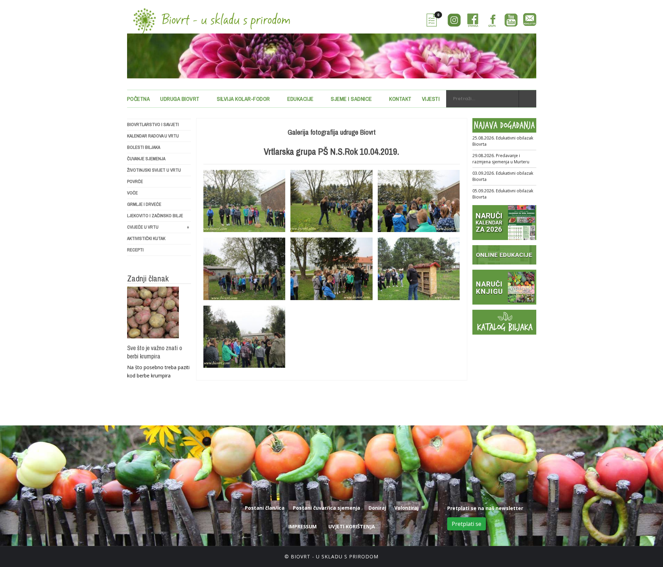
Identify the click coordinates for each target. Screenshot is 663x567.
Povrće (135, 181)
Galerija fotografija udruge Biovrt (332, 132)
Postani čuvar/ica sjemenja (326, 507)
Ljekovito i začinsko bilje (155, 216)
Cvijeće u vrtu (158, 227)
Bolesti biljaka (143, 147)
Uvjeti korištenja (351, 526)
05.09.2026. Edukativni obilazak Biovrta (502, 194)
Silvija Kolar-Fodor (243, 99)
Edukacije (300, 99)
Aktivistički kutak (146, 238)
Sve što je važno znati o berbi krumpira (154, 352)
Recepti (135, 250)
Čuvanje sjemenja (146, 159)
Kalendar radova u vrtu (153, 136)
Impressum (302, 526)
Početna (138, 99)
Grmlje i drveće (144, 204)
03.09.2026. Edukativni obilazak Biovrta (502, 176)
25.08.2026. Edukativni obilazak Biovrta (502, 141)
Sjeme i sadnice (351, 99)
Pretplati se (466, 524)
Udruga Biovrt (180, 99)
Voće (132, 193)
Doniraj (377, 507)
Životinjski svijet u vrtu (154, 170)
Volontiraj (406, 507)
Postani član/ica (265, 507)
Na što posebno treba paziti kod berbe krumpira (158, 371)
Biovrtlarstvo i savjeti (153, 124)
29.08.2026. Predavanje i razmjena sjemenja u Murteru (500, 159)
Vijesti (431, 99)
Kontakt (400, 99)
